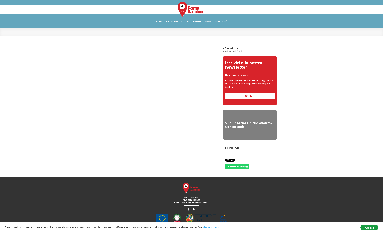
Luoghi (185, 21)
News (208, 21)
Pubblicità (221, 21)
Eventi (197, 21)
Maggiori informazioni (212, 227)
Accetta (369, 227)
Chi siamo (172, 21)
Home (159, 21)
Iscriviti (249, 96)
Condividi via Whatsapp (238, 166)
